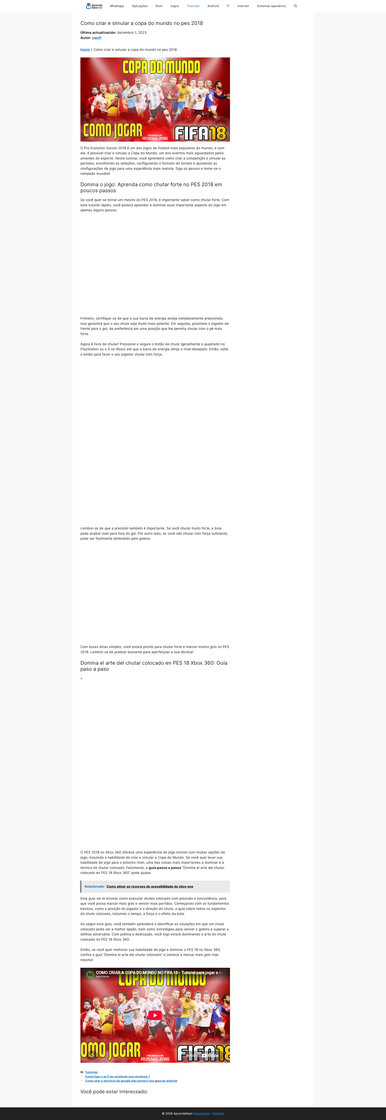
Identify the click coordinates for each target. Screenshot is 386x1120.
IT (228, 6)
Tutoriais (193, 6)
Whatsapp (117, 6)
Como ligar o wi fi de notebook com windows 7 (117, 1076)
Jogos (174, 6)
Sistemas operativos (271, 6)
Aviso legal (201, 1113)
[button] (295, 6)
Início (85, 50)
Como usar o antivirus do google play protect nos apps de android (131, 1080)
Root (159, 6)
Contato (218, 1113)
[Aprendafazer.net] (94, 6)
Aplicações (140, 6)
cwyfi (96, 38)
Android (213, 6)
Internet (243, 6)
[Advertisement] (155, 246)
